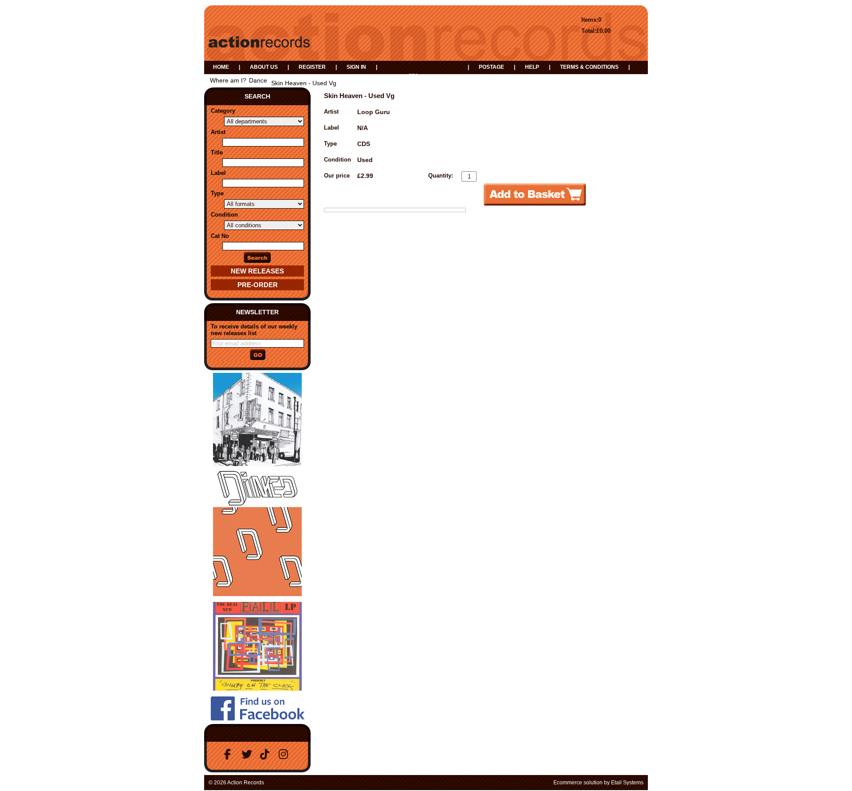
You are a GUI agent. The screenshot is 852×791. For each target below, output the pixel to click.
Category (223, 110)
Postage (491, 67)
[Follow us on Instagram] (285, 754)
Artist (218, 132)
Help (532, 67)
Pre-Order (257, 285)
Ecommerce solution (578, 782)
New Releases (257, 271)
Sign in (356, 67)
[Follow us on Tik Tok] (266, 754)
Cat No (220, 236)
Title (217, 152)
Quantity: (440, 175)
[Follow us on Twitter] (248, 754)
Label (218, 173)
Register (312, 67)
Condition (224, 214)
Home (221, 67)
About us (264, 67)
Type (217, 193)
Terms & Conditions (589, 67)
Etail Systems (627, 782)
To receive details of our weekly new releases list (254, 329)
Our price (337, 175)
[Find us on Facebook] (229, 754)
